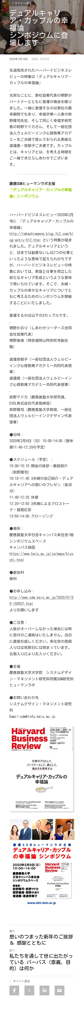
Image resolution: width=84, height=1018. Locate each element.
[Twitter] (29, 990)
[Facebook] (14, 990)
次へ (12, 950)
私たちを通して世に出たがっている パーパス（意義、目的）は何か (41, 962)
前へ (12, 931)
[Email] (59, 990)
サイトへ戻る (23, 3)
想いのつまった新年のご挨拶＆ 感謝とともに (41, 939)
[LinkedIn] (44, 990)
